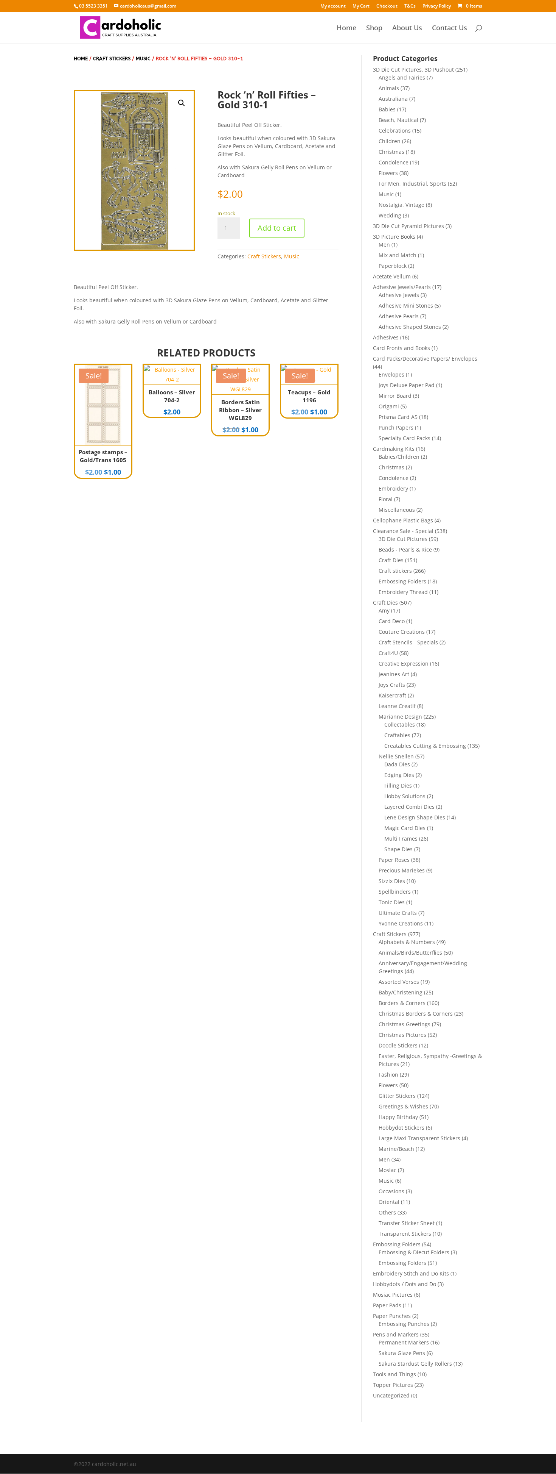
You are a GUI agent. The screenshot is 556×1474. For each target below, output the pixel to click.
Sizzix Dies (392, 881)
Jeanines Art (394, 674)
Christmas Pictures (402, 1034)
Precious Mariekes (402, 870)
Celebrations (395, 130)
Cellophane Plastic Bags (403, 520)
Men (384, 244)
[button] (181, 103)
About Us (407, 28)
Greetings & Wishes (403, 1106)
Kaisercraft (392, 695)
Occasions (391, 1191)
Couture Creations (402, 631)
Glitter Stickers (397, 1095)
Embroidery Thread (403, 592)
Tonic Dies (392, 902)
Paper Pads (387, 1305)
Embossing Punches (404, 1323)
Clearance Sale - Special (403, 531)
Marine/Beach (396, 1148)
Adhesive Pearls (399, 316)
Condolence (393, 162)
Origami (389, 406)
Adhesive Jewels (399, 295)
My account (333, 6)
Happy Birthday (398, 1117)
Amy (384, 610)
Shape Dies (398, 849)
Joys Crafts (392, 684)
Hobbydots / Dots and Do (404, 1284)
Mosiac (387, 1170)
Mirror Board (395, 395)
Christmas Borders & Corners (416, 1013)
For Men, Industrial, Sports (412, 183)
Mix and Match (397, 255)
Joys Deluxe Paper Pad (407, 385)
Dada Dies (397, 764)
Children (390, 141)
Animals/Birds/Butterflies (410, 952)
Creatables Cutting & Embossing (425, 745)
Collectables (399, 724)
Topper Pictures (393, 1384)
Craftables (397, 735)
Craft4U (388, 653)
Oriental (389, 1201)
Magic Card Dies (405, 828)
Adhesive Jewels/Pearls (402, 287)
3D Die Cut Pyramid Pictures (408, 226)
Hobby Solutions (405, 796)
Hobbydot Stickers (401, 1127)
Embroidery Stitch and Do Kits (411, 1273)
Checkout (387, 6)
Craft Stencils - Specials (408, 642)
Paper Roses (394, 859)
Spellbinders (395, 891)
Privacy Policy (436, 6)
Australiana (393, 98)
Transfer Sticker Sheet (407, 1223)
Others (387, 1212)
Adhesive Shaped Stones (410, 326)
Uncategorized (391, 1395)
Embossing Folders (402, 581)
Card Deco (392, 621)
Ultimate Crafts (398, 912)
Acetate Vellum (392, 276)
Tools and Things (394, 1374)
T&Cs (410, 6)
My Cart (361, 6)
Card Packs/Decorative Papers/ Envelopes (425, 358)
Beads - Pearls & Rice (405, 549)
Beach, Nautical (398, 119)
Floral (386, 499)
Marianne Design (400, 716)
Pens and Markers (396, 1334)
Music (143, 58)
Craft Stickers (111, 58)
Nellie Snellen (396, 756)
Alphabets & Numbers (407, 942)
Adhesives (386, 337)
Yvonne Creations (401, 923)
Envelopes (391, 374)
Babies (387, 109)
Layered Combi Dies (409, 806)
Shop (374, 28)
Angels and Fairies (402, 77)
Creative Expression (404, 663)
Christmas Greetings (404, 1024)
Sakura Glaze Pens (402, 1353)
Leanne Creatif (397, 706)
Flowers (388, 173)
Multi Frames (401, 838)
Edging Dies (399, 774)
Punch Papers (396, 427)
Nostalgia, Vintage (401, 204)
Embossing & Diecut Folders (414, 1252)
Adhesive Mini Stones (406, 305)
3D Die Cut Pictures (403, 538)
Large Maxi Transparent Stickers (419, 1138)
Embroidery (393, 488)
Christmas (391, 151)
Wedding (390, 215)
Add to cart (277, 228)
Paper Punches (392, 1315)
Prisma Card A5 (398, 416)
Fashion (388, 1074)
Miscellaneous (397, 509)
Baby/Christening (400, 992)
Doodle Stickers (398, 1045)
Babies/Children (399, 456)
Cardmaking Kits (394, 448)
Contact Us (449, 28)
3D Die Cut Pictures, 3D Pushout (413, 69)
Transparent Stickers (405, 1233)
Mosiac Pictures (393, 1294)
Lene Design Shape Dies (414, 817)
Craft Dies (391, 560)
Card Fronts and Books (401, 348)
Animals (389, 88)
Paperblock (393, 265)
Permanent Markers (404, 1342)
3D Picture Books (394, 236)
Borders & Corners (402, 1003)
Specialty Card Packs (404, 438)
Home (346, 28)
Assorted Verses (399, 981)
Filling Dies (398, 785)
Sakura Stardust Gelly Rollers (415, 1363)
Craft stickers (395, 570)
